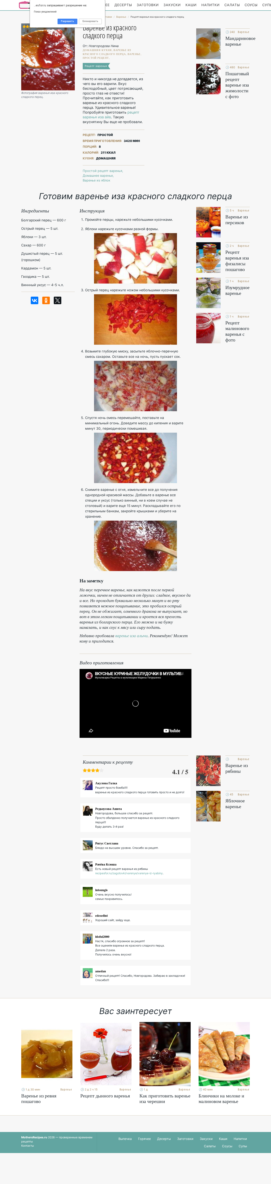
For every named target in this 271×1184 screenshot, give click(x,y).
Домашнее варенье (98, 176)
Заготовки (148, 5)
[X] (57, 300)
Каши (191, 5)
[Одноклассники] (46, 300)
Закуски (172, 5)
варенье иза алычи (131, 635)
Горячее (144, 1139)
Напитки (210, 5)
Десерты (123, 5)
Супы (243, 1146)
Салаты (232, 5)
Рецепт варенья (96, 66)
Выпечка (125, 1139)
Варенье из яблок (96, 180)
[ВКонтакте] (34, 300)
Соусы (251, 5)
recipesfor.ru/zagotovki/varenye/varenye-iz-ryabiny (129, 873)
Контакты (27, 1145)
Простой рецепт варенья (102, 171)
